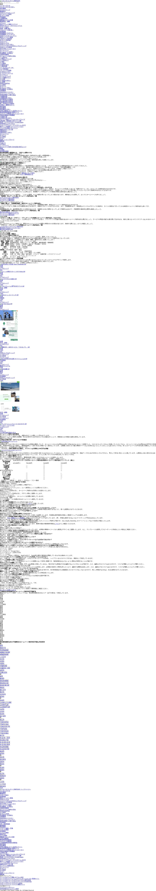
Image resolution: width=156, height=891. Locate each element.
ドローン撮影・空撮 (6, 828)
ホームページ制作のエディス (9, 213)
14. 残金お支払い (5, 80)
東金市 (2, 751)
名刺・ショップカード (7, 139)
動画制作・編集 (5, 21)
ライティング (4, 357)
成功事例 (3, 108)
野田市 (2, 764)
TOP (1, 788)
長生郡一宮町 (5, 738)
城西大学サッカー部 (6, 129)
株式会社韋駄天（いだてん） (9, 212)
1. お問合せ (3, 57)
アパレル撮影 (4, 832)
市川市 (2, 659)
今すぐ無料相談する (26, 174)
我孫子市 (3, 648)
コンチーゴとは (5, 5)
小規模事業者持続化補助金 (8, 842)
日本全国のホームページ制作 (9, 889)
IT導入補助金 (4, 838)
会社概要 (3, 8)
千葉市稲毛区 (4, 722)
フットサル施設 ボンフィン (9, 128)
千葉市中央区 (4, 724)
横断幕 (2, 141)
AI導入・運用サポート (7, 105)
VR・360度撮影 (5, 824)
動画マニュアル (5, 366)
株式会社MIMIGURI (6, 229)
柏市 (1, 676)
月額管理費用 (4, 54)
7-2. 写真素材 (4, 69)
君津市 (2, 696)
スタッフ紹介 (4, 27)
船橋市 (2, 770)
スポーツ (3, 431)
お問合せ (3, 144)
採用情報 (3, 31)
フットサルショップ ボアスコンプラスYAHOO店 (16, 881)
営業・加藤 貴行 (5, 28)
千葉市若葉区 (4, 733)
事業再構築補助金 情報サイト (9, 112)
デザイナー (3, 41)
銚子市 (2, 735)
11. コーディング (5, 76)
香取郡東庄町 (4, 685)
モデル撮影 (3, 835)
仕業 (1, 265)
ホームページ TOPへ (6, 51)
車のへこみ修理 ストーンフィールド (11, 126)
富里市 (2, 753)
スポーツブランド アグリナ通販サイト (12, 884)
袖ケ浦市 (3, 716)
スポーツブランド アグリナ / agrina (11, 883)
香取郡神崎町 (4, 681)
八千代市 (3, 784)
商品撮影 (3, 827)
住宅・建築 (3, 287)
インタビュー (4, 418)
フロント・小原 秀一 (6, 30)
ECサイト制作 (4, 15)
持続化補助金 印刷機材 (7, 115)
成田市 (2, 762)
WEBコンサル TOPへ (7, 44)
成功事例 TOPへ (5, 109)
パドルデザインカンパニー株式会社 (11, 226)
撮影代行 (3, 834)
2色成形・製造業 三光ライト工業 (10, 121)
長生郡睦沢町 (4, 749)
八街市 (2, 782)
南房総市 (3, 776)
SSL (1, 270)
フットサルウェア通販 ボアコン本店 (11, 877)
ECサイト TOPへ (5, 87)
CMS (1, 267)
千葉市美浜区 (4, 731)
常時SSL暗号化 (5, 83)
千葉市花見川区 (5, 726)
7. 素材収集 (3, 66)
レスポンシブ (4, 268)
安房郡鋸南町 (4, 650)
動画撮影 (3, 825)
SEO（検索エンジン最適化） (16, 518)
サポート (3, 142)
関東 (1, 148)
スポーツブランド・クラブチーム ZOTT (13, 125)
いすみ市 (3, 657)
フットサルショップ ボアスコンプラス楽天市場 (15, 880)
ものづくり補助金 (6, 841)
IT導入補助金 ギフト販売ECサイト (11, 111)
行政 (1, 367)
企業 (1, 273)
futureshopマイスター (6, 92)
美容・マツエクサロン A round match (11, 122)
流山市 (2, 757)
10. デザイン (4, 75)
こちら (29, 503)
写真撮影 (3, 17)
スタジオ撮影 (4, 829)
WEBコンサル (4, 43)
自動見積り (3, 131)
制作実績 (3, 106)
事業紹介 (3, 11)
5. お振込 (3, 63)
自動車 (2, 298)
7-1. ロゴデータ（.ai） (7, 67)
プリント (3, 23)
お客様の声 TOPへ (6, 118)
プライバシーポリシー (7, 887)
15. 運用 (2, 82)
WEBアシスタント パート (8, 36)
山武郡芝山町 (4, 705)
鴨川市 (2, 692)
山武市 (2, 709)
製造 (1, 306)
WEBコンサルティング (7, 13)
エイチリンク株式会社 (7, 200)
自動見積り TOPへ (6, 132)
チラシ (2, 138)
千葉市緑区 (3, 729)
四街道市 (3, 786)
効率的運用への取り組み (8, 95)
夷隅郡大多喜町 (5, 652)
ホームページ (4, 50)
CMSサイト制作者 (6, 38)
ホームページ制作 (6, 14)
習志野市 (3, 759)
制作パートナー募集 (6, 37)
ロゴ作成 (3, 356)
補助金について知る (28, 173)
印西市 (2, 663)
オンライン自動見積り (7, 865)
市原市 (2, 661)
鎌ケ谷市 (3, 690)
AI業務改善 (3, 18)
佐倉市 (2, 700)
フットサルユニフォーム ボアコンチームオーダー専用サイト (19, 878)
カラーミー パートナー (7, 93)
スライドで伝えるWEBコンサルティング (13, 46)
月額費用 (3, 90)
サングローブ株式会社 (7, 199)
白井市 (2, 711)
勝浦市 (2, 678)
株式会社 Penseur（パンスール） (10, 228)
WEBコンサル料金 (6, 47)
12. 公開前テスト (5, 77)
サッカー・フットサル (7, 425)
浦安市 (2, 670)
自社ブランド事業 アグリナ (9, 24)
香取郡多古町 (4, 683)
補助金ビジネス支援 (6, 20)
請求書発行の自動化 (6, 99)
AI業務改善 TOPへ (6, 98)
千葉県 (2, 149)
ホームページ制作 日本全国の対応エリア (13, 147)
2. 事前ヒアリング (6, 59)
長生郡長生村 (5, 742)
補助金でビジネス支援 (7, 837)
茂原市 (2, 778)
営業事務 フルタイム (6, 33)
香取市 (2, 687)
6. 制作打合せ (4, 64)
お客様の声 (3, 116)
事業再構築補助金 (6, 840)
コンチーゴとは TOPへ (7, 7)
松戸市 (2, 773)
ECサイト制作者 (5, 40)
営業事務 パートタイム (7, 34)
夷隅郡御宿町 (4, 654)
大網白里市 (3, 672)
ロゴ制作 (3, 85)
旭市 (1, 645)
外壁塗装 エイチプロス (7, 124)
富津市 (2, 767)
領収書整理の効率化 (6, 102)
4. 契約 (2, 62)
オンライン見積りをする (8, 590)
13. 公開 (2, 79)
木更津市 (3, 694)
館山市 (2, 720)
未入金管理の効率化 (6, 100)
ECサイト (3, 86)
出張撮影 (3, 376)
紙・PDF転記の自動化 (7, 103)
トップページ (4, 145)
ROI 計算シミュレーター (8, 49)
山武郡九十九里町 (6, 702)
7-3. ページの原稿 (5, 70)
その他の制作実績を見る (8, 432)
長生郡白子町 (4, 740)
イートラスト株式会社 (7, 215)
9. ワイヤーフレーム (6, 73)
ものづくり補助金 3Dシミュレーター (12, 113)
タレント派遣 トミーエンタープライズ (12, 119)
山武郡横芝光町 (5, 707)
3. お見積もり (4, 60)
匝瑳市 (2, 714)
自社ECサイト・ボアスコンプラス (11, 25)
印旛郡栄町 (3, 666)
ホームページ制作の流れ (8, 56)
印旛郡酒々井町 (5, 668)
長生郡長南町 (4, 151)
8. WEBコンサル (5, 72)
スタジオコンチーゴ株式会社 (9, 197)
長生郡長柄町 (4, 747)
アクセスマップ (5, 10)
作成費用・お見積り (6, 53)
